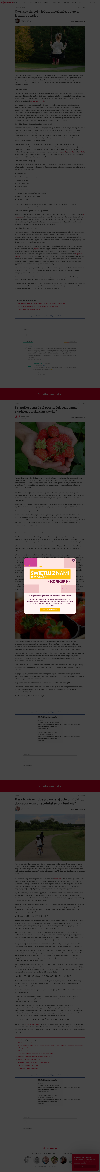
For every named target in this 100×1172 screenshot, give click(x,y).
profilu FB (51, 601)
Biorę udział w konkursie (50, 610)
